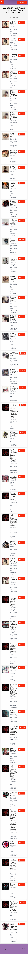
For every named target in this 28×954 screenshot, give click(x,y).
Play (23, 22)
